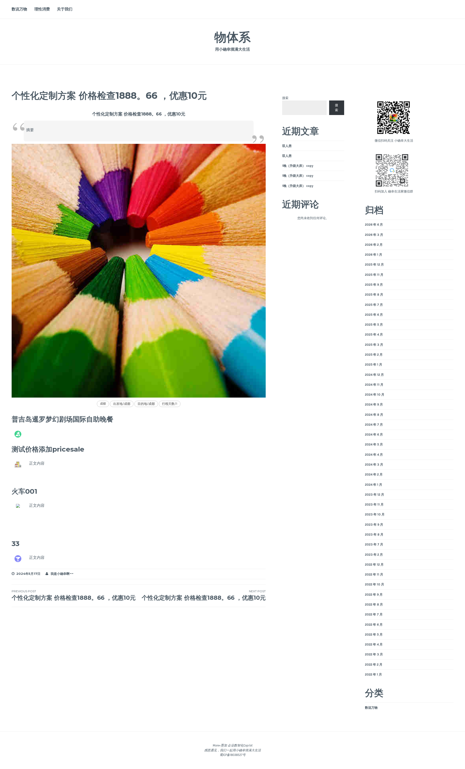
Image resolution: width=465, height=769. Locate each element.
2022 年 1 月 (373, 674)
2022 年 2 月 (373, 664)
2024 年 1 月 (373, 484)
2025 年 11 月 (374, 275)
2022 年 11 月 (374, 574)
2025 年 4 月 (374, 334)
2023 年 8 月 (374, 534)
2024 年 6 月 (374, 434)
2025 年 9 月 (374, 284)
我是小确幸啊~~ (62, 574)
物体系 (232, 37)
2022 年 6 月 (374, 624)
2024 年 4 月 (374, 454)
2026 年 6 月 (374, 224)
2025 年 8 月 (374, 294)
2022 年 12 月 (374, 564)
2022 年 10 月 (374, 584)
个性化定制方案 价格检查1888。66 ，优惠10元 (74, 595)
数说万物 (19, 9)
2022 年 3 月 (374, 654)
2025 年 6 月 (374, 314)
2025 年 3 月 (374, 344)
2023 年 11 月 (374, 504)
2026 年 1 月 (373, 254)
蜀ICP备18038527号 (233, 755)
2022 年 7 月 (374, 614)
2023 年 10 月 (375, 514)
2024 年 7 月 (374, 424)
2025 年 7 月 (374, 305)
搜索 (285, 98)
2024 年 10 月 (374, 394)
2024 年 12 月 (374, 375)
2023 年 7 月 (374, 544)
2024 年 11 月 (374, 384)
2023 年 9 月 (374, 524)
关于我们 (64, 9)
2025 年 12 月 (374, 264)
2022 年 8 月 (374, 604)
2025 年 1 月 (373, 364)
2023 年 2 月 (374, 554)
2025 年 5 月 (374, 324)
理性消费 (42, 9)
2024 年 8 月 (374, 414)
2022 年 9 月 (374, 594)
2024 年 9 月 (374, 404)
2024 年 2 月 (374, 474)
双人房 (287, 146)
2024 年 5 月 (374, 444)
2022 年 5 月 (374, 634)
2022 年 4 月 (374, 644)
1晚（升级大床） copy (297, 166)
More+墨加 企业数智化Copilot (232, 745)
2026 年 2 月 (374, 244)
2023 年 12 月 (374, 494)
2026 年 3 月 (374, 235)
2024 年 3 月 (374, 464)
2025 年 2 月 (374, 354)
